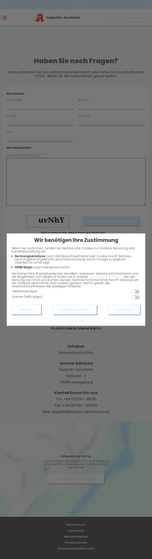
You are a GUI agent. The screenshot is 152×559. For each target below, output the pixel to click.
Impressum (76, 321)
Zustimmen (124, 310)
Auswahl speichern (75, 310)
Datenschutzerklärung (106, 276)
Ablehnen (26, 310)
